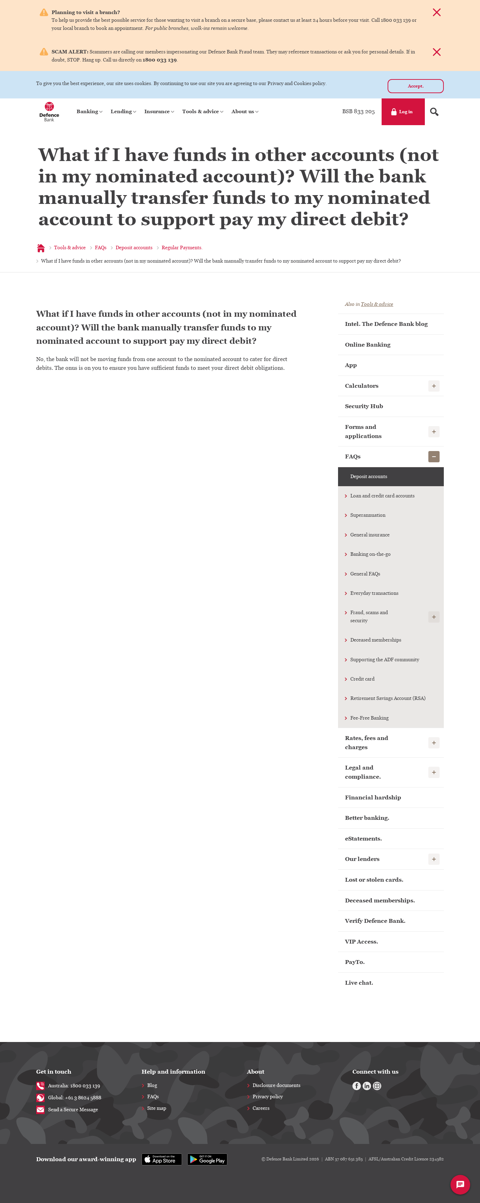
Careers (261, 1108)
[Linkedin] (367, 1086)
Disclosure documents (276, 1085)
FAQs (153, 1097)
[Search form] (434, 111)
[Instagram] (377, 1086)
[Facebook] (356, 1086)
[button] (90, 111)
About (255, 1071)
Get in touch (53, 1071)
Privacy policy (268, 1097)
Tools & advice (377, 304)
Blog (152, 1085)
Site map (156, 1108)
